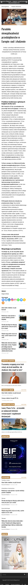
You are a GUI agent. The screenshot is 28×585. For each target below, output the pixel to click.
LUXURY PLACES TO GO (8, 404)
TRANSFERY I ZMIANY (7, 390)
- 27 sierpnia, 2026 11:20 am (7, 400)
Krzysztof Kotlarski (6, 484)
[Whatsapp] (18, 299)
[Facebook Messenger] (21, 299)
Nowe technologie (6, 508)
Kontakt (7, 584)
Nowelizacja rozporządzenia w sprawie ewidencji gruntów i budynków (8, 317)
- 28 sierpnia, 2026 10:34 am (7, 395)
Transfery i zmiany (6, 480)
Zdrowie (3, 498)
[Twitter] (6, 299)
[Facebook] (3, 299)
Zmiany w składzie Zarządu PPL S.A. (10, 398)
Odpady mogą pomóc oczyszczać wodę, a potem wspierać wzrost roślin (9, 335)
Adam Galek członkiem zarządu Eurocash (11, 393)
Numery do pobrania (15, 584)
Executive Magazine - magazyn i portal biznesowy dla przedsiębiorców (14, 2)
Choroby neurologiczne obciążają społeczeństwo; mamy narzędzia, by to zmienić (9, 326)
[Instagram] (12, 299)
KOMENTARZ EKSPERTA (8, 361)
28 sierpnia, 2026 (5, 311)
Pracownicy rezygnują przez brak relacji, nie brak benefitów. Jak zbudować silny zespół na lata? (13, 367)
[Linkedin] (9, 299)
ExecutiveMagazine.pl (14, 580)
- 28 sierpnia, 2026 (13, 484)
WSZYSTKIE (23, 389)
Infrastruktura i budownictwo (8, 488)
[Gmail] (15, 299)
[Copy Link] (24, 299)
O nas (2, 584)
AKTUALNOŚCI (5, 477)
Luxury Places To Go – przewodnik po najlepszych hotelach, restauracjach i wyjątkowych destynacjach (13, 412)
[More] (3, 303)
